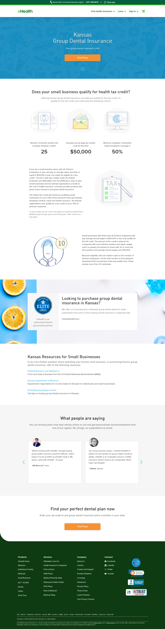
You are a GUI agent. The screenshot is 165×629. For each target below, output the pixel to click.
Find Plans (82, 58)
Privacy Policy (97, 623)
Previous (24, 462)
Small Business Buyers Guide (42, 390)
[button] (136, 573)
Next (140, 462)
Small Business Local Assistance (43, 371)
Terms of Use (111, 623)
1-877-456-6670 (92, 2)
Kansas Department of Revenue (43, 380)
